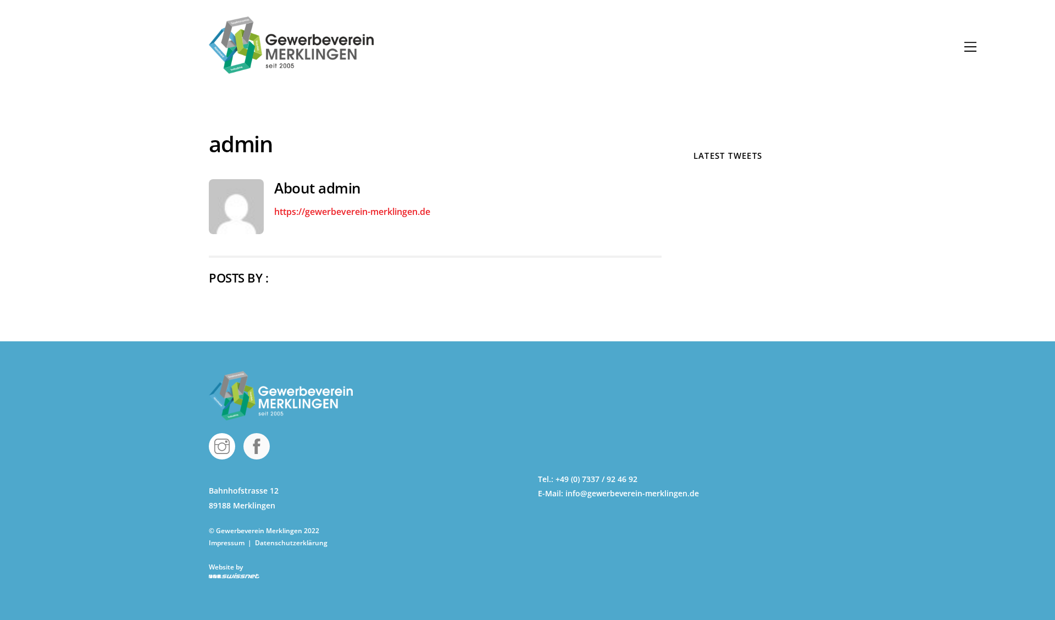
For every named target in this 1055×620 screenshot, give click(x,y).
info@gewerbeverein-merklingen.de (632, 493)
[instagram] (224, 445)
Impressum (227, 542)
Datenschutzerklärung (291, 542)
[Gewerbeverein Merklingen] (291, 68)
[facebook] (258, 445)
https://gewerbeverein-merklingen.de (352, 212)
